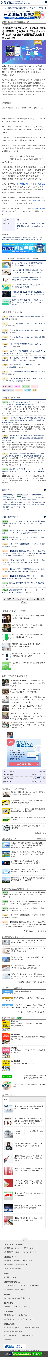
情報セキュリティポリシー (13, 1331)
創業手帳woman (21, 1264)
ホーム (4, 8)
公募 (33, 8)
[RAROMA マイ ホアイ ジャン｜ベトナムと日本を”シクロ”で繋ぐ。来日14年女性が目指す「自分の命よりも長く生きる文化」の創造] (5, 715)
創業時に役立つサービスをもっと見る (32, 982)
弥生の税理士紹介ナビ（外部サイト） (17, 1289)
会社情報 (7, 1307)
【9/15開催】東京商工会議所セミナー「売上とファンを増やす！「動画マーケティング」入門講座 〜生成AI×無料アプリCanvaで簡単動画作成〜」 (24, 553)
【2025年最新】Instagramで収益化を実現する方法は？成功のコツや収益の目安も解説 (28, 1158)
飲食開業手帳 (8, 1264)
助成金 (33, 223)
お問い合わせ (23, 1315)
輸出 (29, 226)
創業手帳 (17, 1260)
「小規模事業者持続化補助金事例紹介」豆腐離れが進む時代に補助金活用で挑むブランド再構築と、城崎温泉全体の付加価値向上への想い (23, 420)
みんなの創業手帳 (10, 1285)
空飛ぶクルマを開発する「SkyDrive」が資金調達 (26, 583)
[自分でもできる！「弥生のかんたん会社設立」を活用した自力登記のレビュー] (6, 628)
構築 (38, 223)
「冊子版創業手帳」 (23, 184)
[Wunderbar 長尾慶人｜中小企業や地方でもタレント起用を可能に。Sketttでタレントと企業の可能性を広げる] (5, 682)
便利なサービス (8, 390)
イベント (19, 390)
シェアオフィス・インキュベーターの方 (18, 1319)
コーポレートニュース (11, 1277)
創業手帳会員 (8, 778)
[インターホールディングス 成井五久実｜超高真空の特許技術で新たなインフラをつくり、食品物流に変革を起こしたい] (5, 724)
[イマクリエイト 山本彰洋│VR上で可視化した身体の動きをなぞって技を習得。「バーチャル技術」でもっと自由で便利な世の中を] (5, 699)
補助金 (23, 226)
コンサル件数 (8, 775)
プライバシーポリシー (31, 1327)
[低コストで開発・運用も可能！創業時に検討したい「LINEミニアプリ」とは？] (6, 637)
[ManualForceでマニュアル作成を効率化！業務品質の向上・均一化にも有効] (6, 656)
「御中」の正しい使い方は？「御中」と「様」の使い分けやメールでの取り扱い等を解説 (28, 1183)
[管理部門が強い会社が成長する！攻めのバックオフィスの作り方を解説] (6, 647)
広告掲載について (10, 1315)
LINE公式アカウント (24, 1298)
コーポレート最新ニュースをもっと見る (32, 1012)
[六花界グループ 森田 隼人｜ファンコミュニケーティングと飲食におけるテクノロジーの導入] (5, 708)
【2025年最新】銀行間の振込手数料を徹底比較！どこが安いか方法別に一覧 (28, 1169)
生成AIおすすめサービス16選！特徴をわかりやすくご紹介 (28, 1132)
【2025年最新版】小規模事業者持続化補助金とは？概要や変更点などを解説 (28, 1107)
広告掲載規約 (8, 1339)
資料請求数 (7, 782)
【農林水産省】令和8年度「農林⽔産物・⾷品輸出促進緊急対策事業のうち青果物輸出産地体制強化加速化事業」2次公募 (23, 438)
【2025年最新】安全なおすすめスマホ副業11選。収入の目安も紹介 (28, 1219)
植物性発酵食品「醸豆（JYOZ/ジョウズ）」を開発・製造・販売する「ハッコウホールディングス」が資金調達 (23, 471)
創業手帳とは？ (9, 1248)
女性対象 (17, 386)
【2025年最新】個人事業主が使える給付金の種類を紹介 (28, 1194)
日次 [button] (5, 1099)
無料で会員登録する (24, 1248)
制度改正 (27, 390)
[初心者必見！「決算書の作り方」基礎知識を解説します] (6, 666)
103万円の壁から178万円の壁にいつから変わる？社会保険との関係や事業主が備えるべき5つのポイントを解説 (28, 1121)
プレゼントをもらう (29, 1252)
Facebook (11, 1298)
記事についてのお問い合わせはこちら (24, 601)
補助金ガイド (37, 1354)
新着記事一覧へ (40, 833)
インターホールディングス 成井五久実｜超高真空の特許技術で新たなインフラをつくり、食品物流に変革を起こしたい (27, 725)
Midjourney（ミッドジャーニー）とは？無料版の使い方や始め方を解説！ (28, 1207)
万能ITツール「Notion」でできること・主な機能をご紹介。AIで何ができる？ (28, 1145)
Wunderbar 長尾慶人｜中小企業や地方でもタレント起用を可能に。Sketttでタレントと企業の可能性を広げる (27, 683)
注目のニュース (8, 490)
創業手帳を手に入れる (11, 1252)
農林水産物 (36, 226)
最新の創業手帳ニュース (12, 517)
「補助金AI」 (36, 200)
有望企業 (26, 386)
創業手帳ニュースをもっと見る (35, 931)
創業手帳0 (7, 1260)
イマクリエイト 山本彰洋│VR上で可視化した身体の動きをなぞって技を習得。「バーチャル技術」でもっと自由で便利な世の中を (27, 699)
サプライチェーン (23, 223)
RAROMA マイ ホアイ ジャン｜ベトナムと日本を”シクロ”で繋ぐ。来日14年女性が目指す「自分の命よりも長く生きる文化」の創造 (28, 716)
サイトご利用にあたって (12, 1327)
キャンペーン (7, 386)
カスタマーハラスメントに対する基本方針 (18, 1335)
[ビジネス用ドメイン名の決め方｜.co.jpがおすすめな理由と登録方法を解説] (6, 618)
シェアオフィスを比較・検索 (29, 1285)
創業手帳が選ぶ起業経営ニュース (19, 8)
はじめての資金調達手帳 (12, 1268)
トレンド (34, 386)
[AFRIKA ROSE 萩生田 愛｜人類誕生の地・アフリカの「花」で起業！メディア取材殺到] (5, 691)
